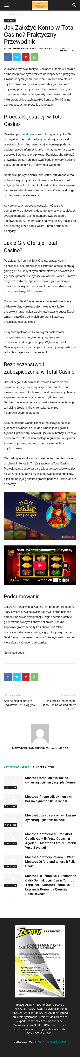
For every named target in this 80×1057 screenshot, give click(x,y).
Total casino (29, 134)
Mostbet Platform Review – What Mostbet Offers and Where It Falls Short (50, 861)
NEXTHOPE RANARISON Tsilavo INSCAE (30, 48)
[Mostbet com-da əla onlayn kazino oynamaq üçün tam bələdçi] (13, 820)
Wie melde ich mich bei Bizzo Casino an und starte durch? (59, 705)
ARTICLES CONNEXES (16, 767)
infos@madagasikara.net (50, 1041)
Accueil (8, 14)
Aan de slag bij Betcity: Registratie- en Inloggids (19, 703)
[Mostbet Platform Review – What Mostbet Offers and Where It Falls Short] (13, 861)
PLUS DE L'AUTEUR (43, 767)
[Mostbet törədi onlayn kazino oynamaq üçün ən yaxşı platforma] (13, 782)
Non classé (21, 14)
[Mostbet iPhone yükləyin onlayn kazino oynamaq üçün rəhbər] (13, 801)
